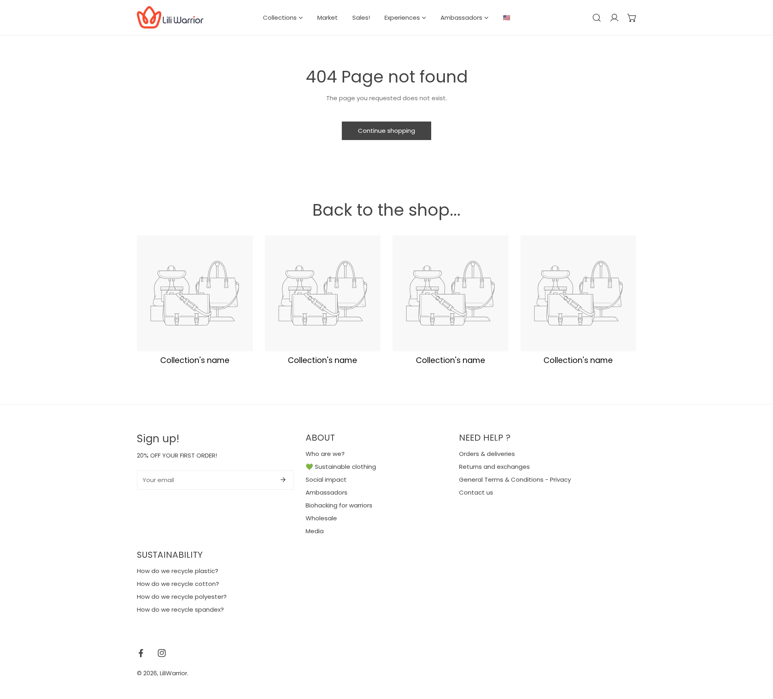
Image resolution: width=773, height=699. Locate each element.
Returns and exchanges (494, 466)
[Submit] (283, 479)
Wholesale (321, 518)
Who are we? (325, 454)
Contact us (476, 492)
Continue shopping (386, 130)
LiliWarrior (173, 673)
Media (315, 531)
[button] (632, 18)
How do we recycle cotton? (178, 583)
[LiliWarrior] (170, 17)
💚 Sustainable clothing (341, 466)
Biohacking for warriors (339, 505)
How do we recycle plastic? (177, 571)
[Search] (597, 18)
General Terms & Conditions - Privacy (515, 479)
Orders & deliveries (487, 454)
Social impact (326, 479)
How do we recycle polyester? (182, 596)
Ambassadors (326, 492)
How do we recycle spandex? (180, 609)
